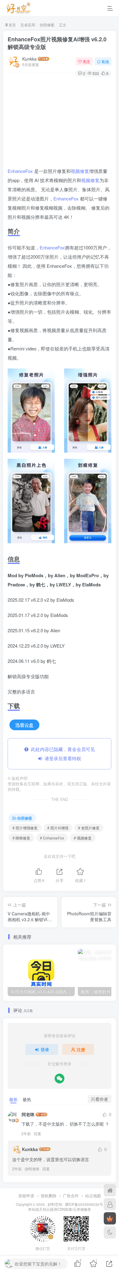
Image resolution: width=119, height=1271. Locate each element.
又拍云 (44, 1209)
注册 (81, 1049)
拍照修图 (47, 24)
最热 (27, 1099)
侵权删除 (48, 1195)
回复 (37, 1133)
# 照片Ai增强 (57, 827)
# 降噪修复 (21, 837)
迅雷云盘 (24, 725)
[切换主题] (110, 1232)
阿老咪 (28, 1114)
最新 (13, 1099)
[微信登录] (59, 1078)
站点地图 (93, 1195)
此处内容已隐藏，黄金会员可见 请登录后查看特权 (61, 753)
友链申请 (26, 1195)
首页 (12, 24)
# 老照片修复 (88, 827)
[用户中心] (110, 1204)
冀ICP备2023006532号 (84, 1204)
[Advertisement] (59, 123)
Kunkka (29, 59)
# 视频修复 (83, 837)
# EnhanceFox (52, 837)
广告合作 (71, 1195)
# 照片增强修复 (25, 827)
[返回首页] (110, 1190)
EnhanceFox (20, 171)
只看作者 (99, 1099)
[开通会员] (110, 1218)
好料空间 (55, 1204)
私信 (105, 61)
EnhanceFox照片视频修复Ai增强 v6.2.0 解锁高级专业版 (57, 43)
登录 (45, 1049)
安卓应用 (27, 24)
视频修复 (80, 171)
